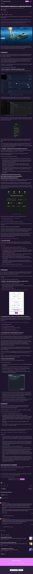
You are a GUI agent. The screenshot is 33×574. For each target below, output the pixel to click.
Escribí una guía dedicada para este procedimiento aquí (9, 238)
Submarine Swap (4, 177)
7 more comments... (3, 530)
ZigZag (5, 176)
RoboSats (3, 326)
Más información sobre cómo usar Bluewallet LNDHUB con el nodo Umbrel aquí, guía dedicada (16, 266)
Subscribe (27, 1)
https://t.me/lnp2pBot (11, 327)
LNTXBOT (5, 405)
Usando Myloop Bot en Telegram (7, 219)
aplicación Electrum (19, 364)
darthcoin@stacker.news (13, 467)
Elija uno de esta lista (24, 289)
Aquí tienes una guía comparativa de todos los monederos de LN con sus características (15, 322)
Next (29, 488)
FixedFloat (9, 176)
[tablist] (4, 495)
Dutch (12, 14)
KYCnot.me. (20, 334)
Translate (3, 4)
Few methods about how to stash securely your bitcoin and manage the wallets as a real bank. (14, 544)
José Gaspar (3, 502)
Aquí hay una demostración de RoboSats (8, 288)
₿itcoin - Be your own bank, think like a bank (8, 542)
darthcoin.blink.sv (21, 467)
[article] (16, 539)
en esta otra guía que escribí (26, 340)
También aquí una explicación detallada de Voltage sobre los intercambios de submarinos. (15, 24)
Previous (4, 488)
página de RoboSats (8, 282)
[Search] (31, 535)
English (4, 14)
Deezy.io (24, 406)
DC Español (3, 3)
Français (8, 14)
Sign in (31, 1)
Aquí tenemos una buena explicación (6, 21)
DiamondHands (18, 176)
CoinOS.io (4, 148)
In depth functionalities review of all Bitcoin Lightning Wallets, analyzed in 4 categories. (14, 538)
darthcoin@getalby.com (4, 467)
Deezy (13, 176)
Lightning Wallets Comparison (6, 537)
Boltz (2, 176)
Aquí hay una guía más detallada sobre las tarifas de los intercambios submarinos (14, 432)
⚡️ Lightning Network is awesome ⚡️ (7, 548)
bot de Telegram (13, 329)
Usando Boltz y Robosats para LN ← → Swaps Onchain (11, 218)
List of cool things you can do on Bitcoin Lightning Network (9, 549)
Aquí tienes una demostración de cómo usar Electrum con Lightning (13, 401)
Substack (12, 572)
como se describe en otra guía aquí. (18, 151)
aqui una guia (23, 247)
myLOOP (10, 177)
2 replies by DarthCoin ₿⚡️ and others (8, 515)
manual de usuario (12, 409)
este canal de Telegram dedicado (7, 474)
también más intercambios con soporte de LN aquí (10, 330)
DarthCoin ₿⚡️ (5, 9)
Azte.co (3, 329)
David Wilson (4, 518)
